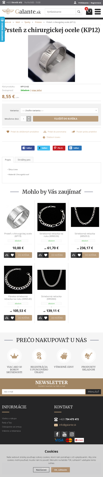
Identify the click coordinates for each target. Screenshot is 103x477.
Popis (8, 159)
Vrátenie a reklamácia (11, 431)
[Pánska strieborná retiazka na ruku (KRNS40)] (18, 280)
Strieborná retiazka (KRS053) (85, 235)
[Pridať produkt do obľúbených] (12, 255)
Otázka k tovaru (53, 137)
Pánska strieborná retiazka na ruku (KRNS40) (18, 297)
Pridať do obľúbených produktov (25, 131)
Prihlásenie (83, 3)
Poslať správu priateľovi (87, 131)
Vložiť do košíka (65, 118)
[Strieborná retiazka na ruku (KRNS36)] (51, 217)
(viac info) (37, 90)
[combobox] (59, 110)
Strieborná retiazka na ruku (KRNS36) (51, 235)
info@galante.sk (67, 424)
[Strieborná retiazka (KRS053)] (85, 217)
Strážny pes (24, 159)
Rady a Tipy (7, 422)
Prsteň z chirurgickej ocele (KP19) (18, 235)
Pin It (60, 148)
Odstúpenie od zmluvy (11, 426)
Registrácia (96, 3)
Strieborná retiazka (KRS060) (51, 297)
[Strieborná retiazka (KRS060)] (51, 280)
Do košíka (23, 255)
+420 (14, 2)
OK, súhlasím (60, 469)
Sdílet (29, 148)
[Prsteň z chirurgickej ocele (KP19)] (18, 217)
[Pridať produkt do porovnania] (7, 255)
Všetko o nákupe (9, 418)
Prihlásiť (93, 391)
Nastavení (41, 469)
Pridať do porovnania (57, 131)
